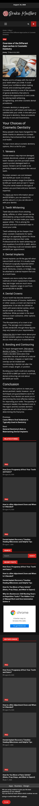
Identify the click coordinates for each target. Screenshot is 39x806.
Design (26, 786)
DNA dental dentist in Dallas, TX (18, 350)
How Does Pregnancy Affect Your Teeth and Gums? (19, 454)
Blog (4, 39)
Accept (6, 802)
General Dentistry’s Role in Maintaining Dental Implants (15, 429)
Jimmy (5, 52)
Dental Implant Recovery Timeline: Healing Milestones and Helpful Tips (19, 524)
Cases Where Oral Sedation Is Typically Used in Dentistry (15, 419)
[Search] (28, 24)
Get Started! (33, 24)
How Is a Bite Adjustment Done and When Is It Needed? (19, 489)
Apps (11, 786)
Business (18, 786)
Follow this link (9, 334)
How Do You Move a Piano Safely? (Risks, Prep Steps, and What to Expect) (19, 760)
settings (24, 796)
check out (9, 195)
